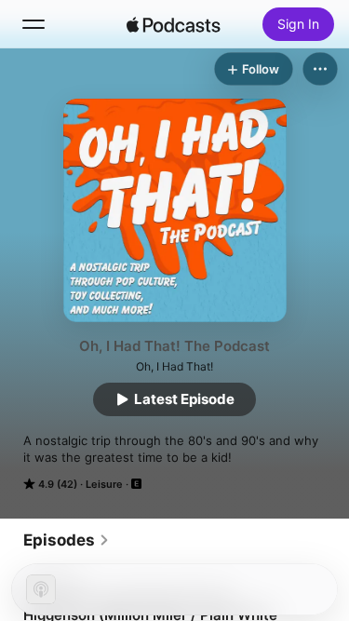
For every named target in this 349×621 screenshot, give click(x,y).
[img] (174, 24)
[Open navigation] (33, 24)
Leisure (104, 484)
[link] (66, 540)
